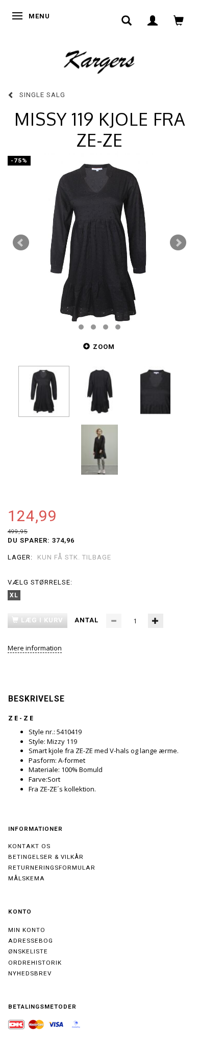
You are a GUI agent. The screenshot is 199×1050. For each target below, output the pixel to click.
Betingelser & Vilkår (46, 856)
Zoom (104, 347)
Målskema (26, 878)
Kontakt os (29, 846)
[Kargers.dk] (99, 61)
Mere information (35, 647)
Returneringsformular (51, 867)
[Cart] (178, 20)
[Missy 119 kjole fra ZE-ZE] (99, 243)
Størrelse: (40, 582)
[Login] (152, 20)
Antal (87, 620)
